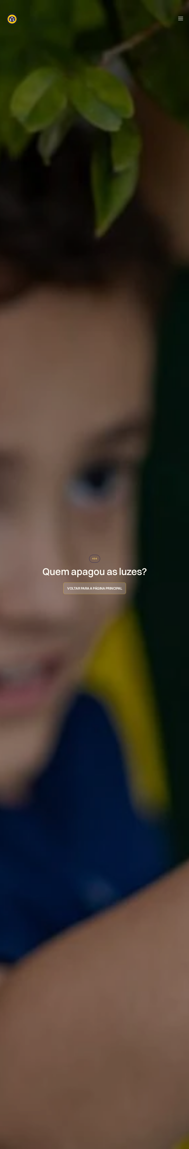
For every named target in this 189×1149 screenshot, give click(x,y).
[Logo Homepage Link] (12, 18)
